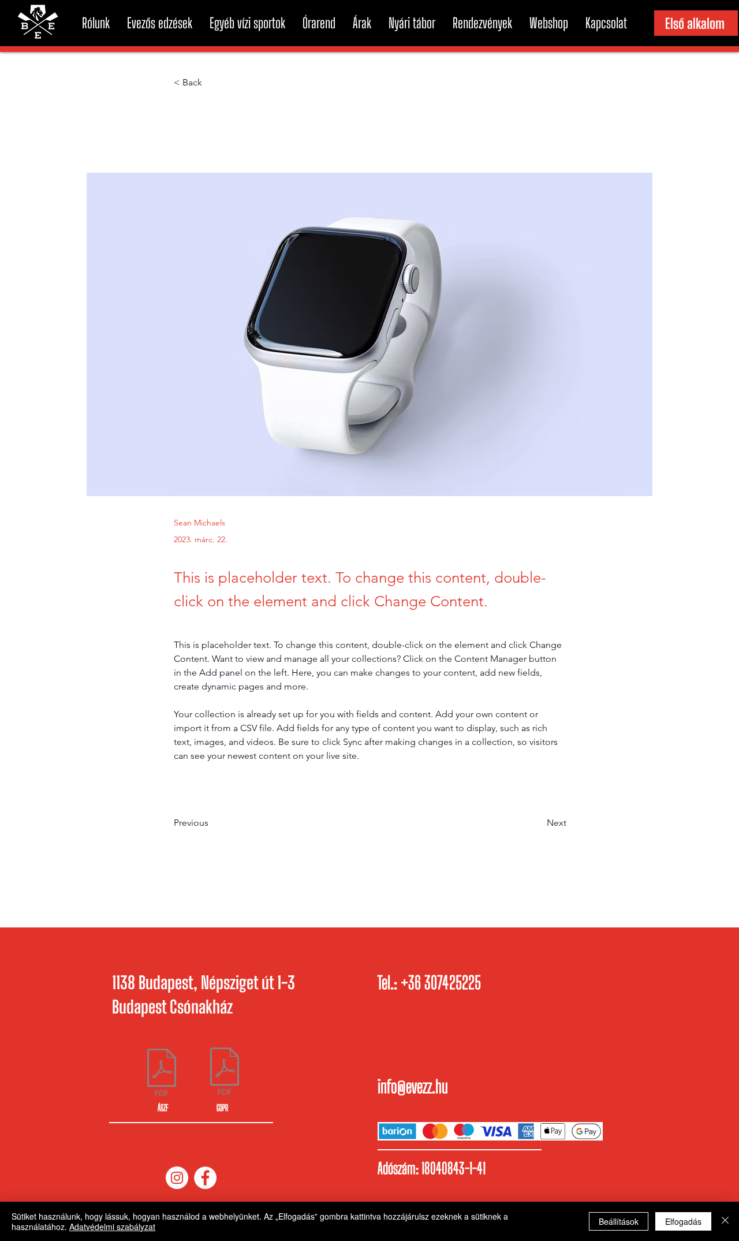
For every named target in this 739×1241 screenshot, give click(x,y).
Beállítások (619, 1221)
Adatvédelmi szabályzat (112, 1226)
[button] (95, 23)
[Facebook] (205, 1178)
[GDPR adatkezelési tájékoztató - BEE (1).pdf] (224, 1072)
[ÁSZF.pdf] (161, 1074)
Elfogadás (683, 1221)
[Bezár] (725, 1221)
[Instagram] (177, 1178)
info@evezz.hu (413, 1086)
